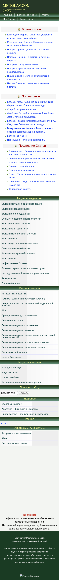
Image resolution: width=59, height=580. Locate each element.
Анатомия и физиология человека (20, 408)
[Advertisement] (29, 479)
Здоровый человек (11, 403)
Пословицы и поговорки (14, 443)
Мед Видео (9, 19)
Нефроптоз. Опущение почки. (23, 64)
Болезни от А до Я (27, 14)
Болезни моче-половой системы (19, 233)
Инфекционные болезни (14, 263)
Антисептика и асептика (14, 293)
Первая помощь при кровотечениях (21, 325)
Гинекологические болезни (16, 248)
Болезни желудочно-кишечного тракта (22, 203)
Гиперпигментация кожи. (22, 170)
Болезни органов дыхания (16, 213)
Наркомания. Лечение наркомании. (26, 140)
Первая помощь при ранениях (18, 330)
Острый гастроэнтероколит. (21, 109)
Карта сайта (26, 19)
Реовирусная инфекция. (21, 166)
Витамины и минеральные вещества (21, 382)
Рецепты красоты (11, 372)
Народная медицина (12, 367)
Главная (7, 14)
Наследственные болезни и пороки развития (25, 273)
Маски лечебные (10, 377)
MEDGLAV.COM (16, 5)
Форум (45, 14)
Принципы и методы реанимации (19, 315)
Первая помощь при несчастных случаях (23, 347)
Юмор (5, 438)
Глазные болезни (11, 283)
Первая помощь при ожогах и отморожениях (25, 342)
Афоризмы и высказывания (16, 433)
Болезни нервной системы (16, 223)
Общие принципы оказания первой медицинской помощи (28, 304)
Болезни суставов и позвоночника (20, 243)
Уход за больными (11, 356)
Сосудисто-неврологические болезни (21, 218)
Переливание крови (12, 320)
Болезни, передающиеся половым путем (23, 268)
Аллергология (9, 278)
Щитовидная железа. (20, 189)
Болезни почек (9, 238)
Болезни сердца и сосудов (16, 208)
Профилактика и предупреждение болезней (25, 413)
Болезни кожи (9, 258)
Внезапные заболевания (15, 352)
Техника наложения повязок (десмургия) (23, 298)
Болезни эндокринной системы (18, 253)
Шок (4, 310)
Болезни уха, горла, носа (15, 228)
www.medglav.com (35, 562)
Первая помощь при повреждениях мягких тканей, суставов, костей (28, 336)
